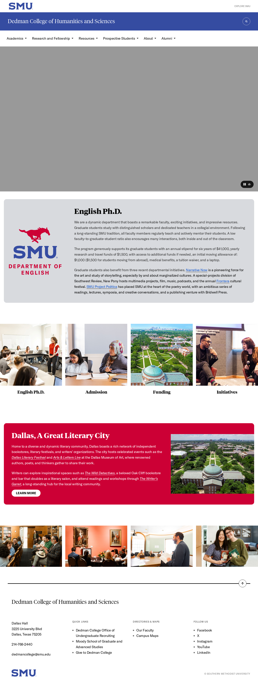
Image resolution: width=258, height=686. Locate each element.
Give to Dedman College (94, 652)
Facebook (204, 630)
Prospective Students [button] (119, 38)
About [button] (149, 38)
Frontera (222, 281)
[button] (245, 184)
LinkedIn (203, 652)
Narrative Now (196, 270)
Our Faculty (145, 630)
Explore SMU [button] (242, 6)
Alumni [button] (167, 38)
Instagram (205, 641)
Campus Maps (147, 635)
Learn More (26, 493)
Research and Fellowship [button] (51, 38)
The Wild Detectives (100, 473)
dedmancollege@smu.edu (31, 654)
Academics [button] (15, 38)
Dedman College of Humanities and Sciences (61, 21)
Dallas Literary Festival (29, 457)
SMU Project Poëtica (102, 286)
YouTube (203, 647)
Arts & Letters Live (67, 457)
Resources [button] (87, 38)
